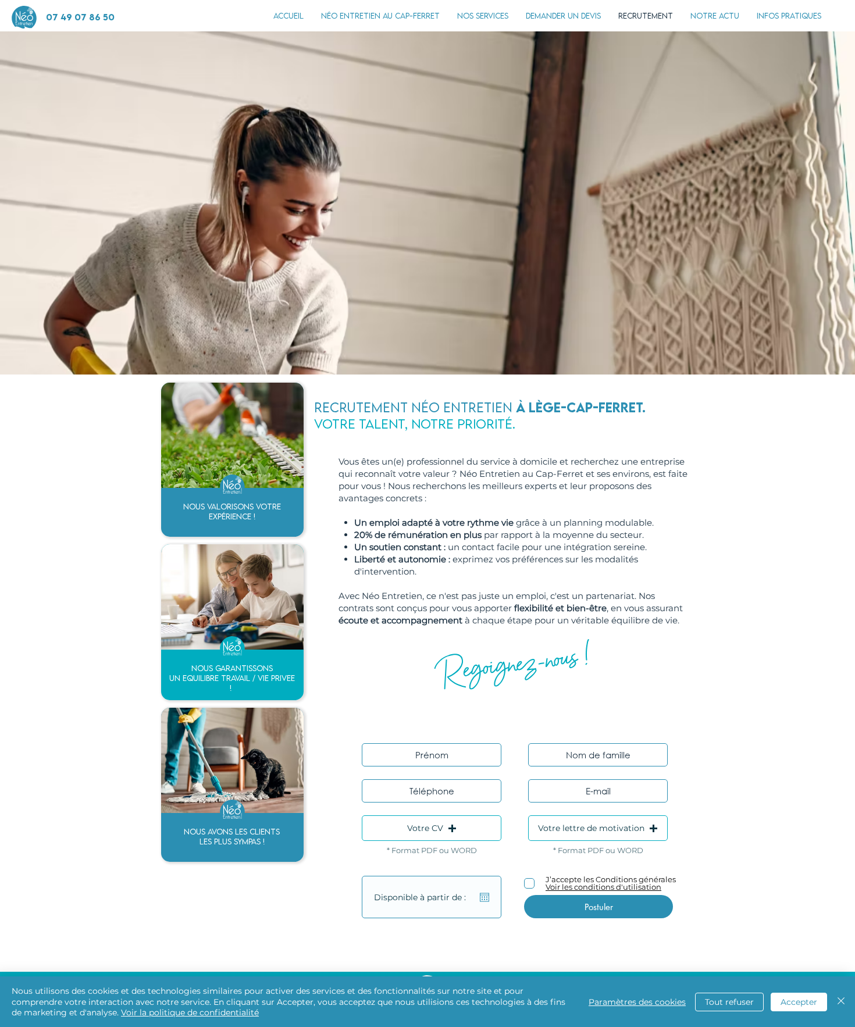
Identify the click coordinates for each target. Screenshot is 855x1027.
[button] (789, 16)
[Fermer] (841, 1002)
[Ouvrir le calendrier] (484, 897)
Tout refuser (729, 1002)
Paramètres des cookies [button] (637, 1002)
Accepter (799, 1002)
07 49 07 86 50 (80, 17)
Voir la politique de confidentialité (190, 1012)
